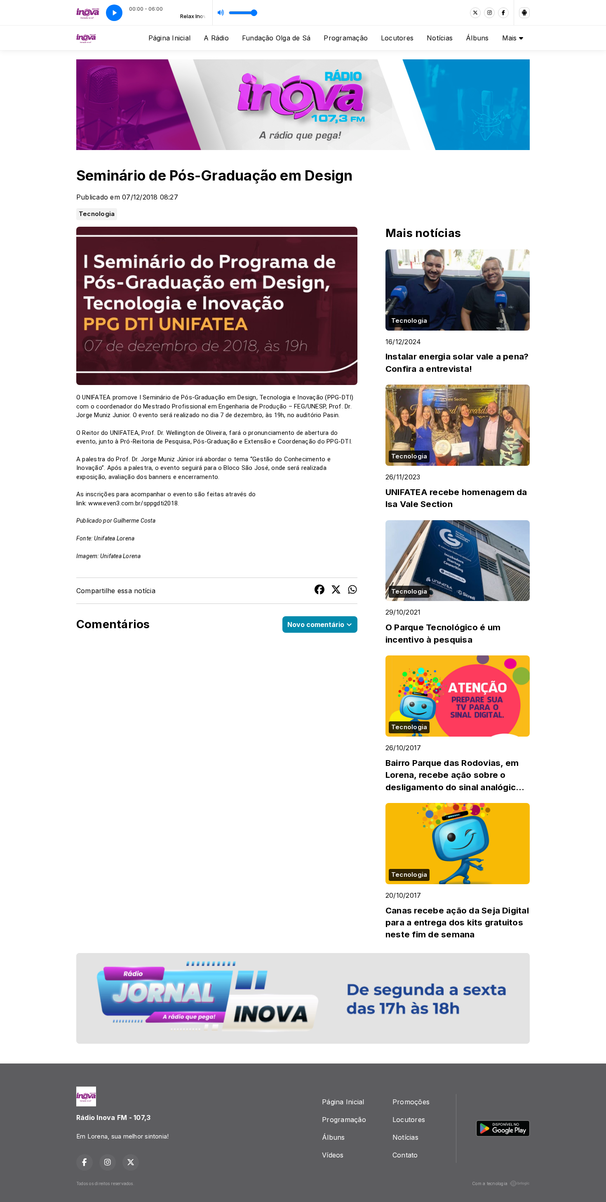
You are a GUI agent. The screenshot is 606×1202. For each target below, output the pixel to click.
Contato (405, 1155)
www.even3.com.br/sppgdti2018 (133, 503)
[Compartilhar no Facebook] (319, 591)
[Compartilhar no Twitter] (336, 591)
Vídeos (332, 1155)
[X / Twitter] (475, 12)
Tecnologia (97, 214)
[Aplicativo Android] (524, 12)
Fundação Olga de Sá (276, 38)
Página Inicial (169, 38)
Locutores (397, 38)
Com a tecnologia (489, 1183)
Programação (346, 38)
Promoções (411, 1102)
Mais (510, 38)
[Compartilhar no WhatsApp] (352, 591)
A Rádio (216, 38)
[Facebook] (503, 12)
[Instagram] (489, 12)
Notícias (440, 38)
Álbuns (477, 38)
